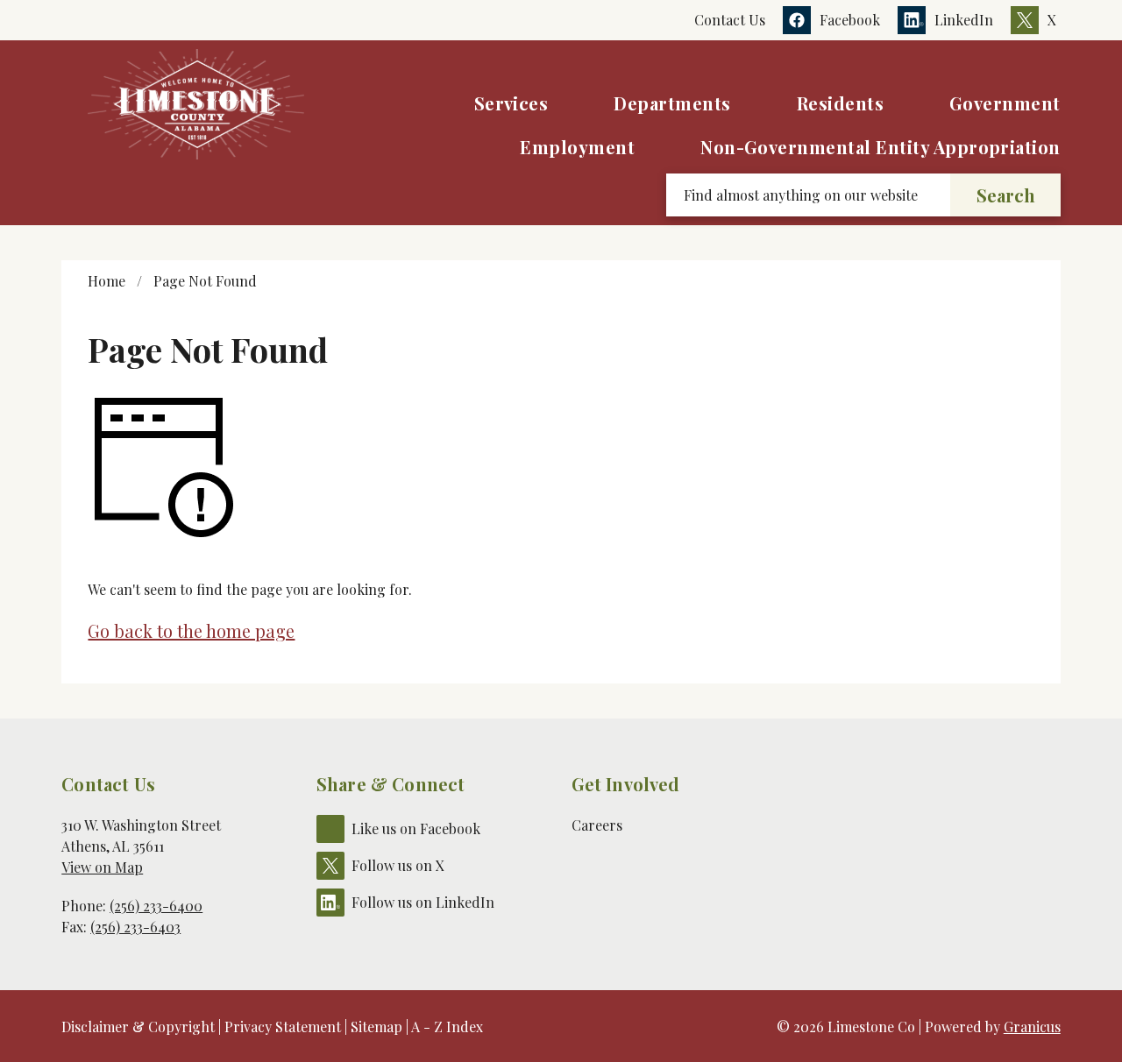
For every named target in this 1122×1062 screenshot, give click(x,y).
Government (1005, 103)
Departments (672, 103)
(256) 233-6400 (156, 905)
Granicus (1032, 1026)
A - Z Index (447, 1026)
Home (106, 281)
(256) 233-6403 (135, 926)
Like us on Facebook (416, 828)
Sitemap (376, 1026)
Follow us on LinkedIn (423, 902)
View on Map (102, 867)
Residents (840, 103)
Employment (577, 147)
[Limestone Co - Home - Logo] (196, 104)
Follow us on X (398, 865)
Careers (597, 825)
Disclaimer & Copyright (138, 1026)
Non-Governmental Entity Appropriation (880, 147)
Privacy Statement (282, 1026)
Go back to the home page (191, 630)
